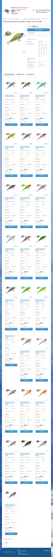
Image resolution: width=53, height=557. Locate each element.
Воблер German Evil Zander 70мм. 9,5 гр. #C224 (25, 147)
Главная (5, 18)
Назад (6, 542)
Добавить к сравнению (32, 39)
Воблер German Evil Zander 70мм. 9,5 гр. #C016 (40, 249)
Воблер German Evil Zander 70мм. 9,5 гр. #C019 (10, 198)
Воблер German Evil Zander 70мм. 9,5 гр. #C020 (25, 249)
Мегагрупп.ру (47, 550)
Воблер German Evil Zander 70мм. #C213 (10, 96)
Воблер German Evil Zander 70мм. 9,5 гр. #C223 (10, 147)
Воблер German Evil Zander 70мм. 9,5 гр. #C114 (10, 301)
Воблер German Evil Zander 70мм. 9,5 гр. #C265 (10, 454)
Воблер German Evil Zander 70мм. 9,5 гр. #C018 (40, 301)
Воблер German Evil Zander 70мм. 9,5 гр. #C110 (10, 249)
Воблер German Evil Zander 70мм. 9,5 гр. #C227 (25, 96)
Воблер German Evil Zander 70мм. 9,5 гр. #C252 (25, 454)
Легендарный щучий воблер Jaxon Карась (31, 18)
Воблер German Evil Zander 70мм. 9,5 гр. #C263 (10, 403)
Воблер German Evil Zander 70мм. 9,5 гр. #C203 (40, 96)
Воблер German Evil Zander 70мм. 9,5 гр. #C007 (25, 198)
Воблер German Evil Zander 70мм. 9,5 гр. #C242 (25, 352)
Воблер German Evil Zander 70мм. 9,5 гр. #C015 (40, 147)
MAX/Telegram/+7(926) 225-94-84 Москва (43, 11)
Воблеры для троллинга (14, 18)
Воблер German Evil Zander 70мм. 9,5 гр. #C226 (40, 198)
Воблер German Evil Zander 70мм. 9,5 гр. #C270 (25, 403)
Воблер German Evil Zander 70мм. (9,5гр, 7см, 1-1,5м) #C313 (11, 505)
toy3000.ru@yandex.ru (22, 553)
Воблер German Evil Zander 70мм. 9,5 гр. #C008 (25, 301)
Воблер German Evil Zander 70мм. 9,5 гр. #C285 (40, 454)
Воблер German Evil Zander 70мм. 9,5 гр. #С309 (10, 336)
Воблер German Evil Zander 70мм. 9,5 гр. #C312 (40, 403)
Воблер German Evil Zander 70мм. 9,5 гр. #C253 (40, 352)
